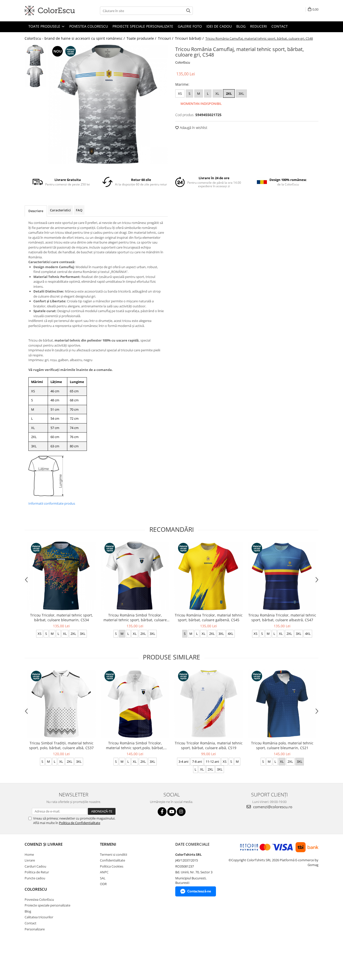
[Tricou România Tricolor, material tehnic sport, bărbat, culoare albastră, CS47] (282, 576)
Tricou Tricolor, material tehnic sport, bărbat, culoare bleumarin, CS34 (61, 617)
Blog (241, 26)
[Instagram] (181, 811)
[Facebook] (162, 811)
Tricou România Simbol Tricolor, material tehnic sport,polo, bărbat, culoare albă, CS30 (135, 745)
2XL (229, 93)
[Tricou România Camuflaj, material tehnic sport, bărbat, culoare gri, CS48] (108, 104)
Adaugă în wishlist (193, 127)
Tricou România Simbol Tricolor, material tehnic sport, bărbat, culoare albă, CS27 (135, 617)
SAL (102, 878)
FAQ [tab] (79, 210)
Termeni (108, 844)
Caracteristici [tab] (60, 210)
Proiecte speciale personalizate (142, 26)
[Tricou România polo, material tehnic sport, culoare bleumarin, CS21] (282, 704)
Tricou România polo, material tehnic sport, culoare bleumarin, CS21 (282, 745)
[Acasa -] (50, 11)
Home (29, 854)
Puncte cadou (35, 878)
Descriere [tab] (35, 211)
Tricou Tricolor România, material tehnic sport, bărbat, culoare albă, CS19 (209, 745)
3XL (241, 93)
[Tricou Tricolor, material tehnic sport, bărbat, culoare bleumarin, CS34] (61, 576)
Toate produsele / (142, 38)
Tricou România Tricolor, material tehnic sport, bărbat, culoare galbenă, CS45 (209, 617)
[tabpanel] (108, 104)
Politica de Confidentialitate (79, 823)
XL (217, 93)
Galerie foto (190, 26)
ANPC (104, 872)
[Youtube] (171, 811)
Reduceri (258, 26)
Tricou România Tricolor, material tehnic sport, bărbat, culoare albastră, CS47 (282, 617)
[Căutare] (188, 11)
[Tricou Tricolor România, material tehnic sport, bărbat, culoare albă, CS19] (208, 704)
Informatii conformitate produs (51, 503)
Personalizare (35, 929)
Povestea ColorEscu (88, 26)
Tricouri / (166, 38)
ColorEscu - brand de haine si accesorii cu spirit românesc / (75, 38)
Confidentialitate (112, 860)
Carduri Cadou (35, 866)
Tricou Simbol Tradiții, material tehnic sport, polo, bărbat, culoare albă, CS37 (61, 745)
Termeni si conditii (113, 854)
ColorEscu (182, 62)
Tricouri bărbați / (190, 38)
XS (180, 93)
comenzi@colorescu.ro (272, 806)
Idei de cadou (219, 26)
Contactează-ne (199, 891)
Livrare (30, 860)
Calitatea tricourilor (39, 917)
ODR (103, 884)
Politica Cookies (111, 866)
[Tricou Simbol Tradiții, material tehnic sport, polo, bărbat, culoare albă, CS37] (61, 704)
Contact (279, 26)
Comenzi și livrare (44, 844)
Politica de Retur (37, 872)
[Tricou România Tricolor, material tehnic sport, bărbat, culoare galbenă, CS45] (208, 576)
